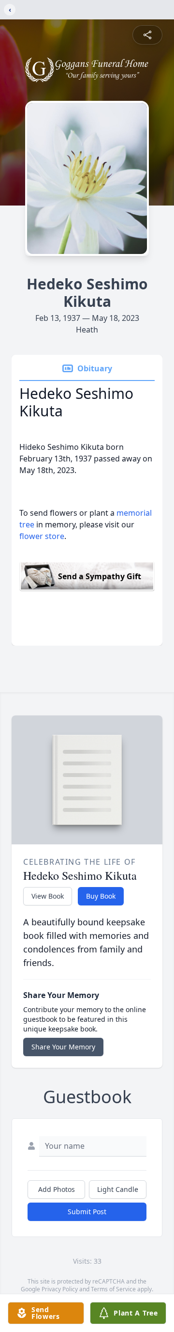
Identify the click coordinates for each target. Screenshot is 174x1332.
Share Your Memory (63, 1046)
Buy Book (101, 896)
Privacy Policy (60, 1289)
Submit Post (87, 1211)
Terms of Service (113, 1289)
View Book (47, 896)
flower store (41, 536)
